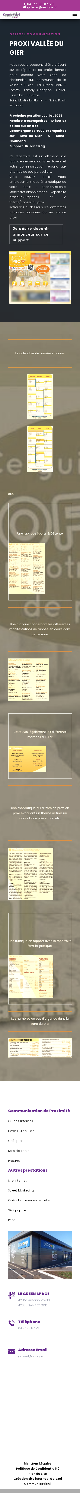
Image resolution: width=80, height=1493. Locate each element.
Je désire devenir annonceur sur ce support (31, 234)
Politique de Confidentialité (38, 1468)
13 (62, 1274)
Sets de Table (19, 1151)
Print (11, 1220)
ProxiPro (14, 1161)
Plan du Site (38, 1474)
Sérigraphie (17, 1210)
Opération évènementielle (29, 1200)
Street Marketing (21, 1190)
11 (54, 1274)
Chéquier (15, 1141)
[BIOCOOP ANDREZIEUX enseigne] (40, 1278)
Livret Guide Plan (21, 1131)
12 (58, 1274)
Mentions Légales (37, 1463)
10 (51, 1274)
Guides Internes (20, 1121)
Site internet (17, 1180)
